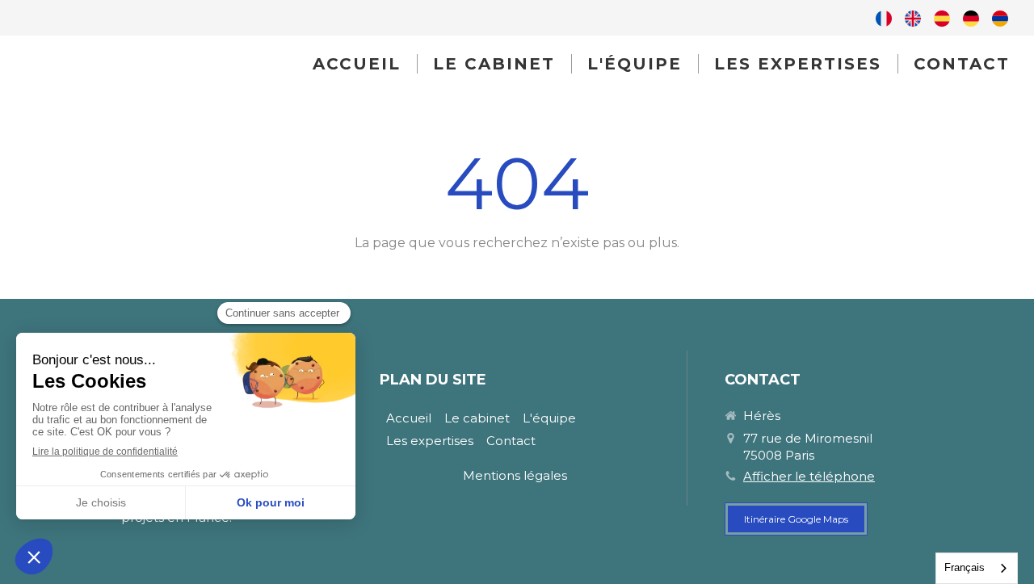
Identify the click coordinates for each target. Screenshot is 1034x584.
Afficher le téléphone (809, 476)
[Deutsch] (971, 18)
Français (964, 567)
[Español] (942, 18)
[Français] (884, 18)
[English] (913, 18)
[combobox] (976, 568)
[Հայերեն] (1000, 18)
